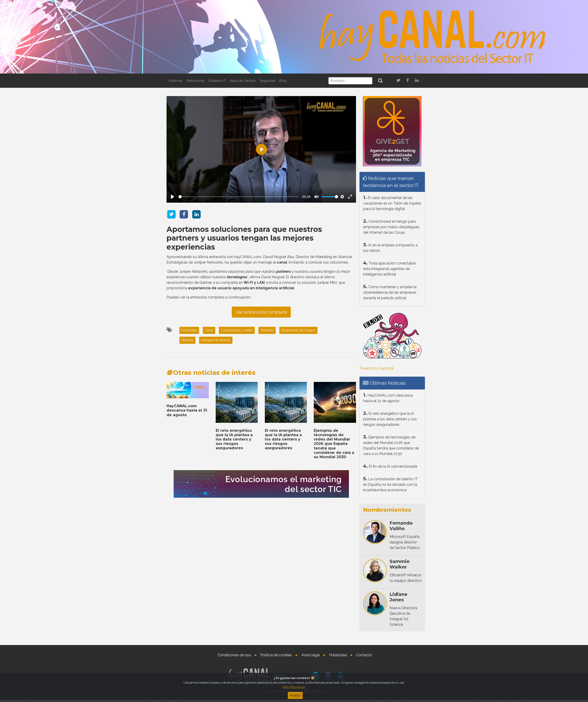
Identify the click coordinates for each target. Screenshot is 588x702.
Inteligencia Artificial (215, 340)
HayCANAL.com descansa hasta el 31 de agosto (187, 410)
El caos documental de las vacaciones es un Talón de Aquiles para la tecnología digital (392, 203)
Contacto (364, 655)
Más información (294, 687)
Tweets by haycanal (376, 368)
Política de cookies (276, 655)
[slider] (238, 196)
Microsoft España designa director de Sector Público (405, 542)
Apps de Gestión (243, 80)
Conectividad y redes (237, 330)
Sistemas (175, 80)
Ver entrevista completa (261, 312)
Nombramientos (387, 509)
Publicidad (338, 655)
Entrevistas (189, 330)
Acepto (295, 695)
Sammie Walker (400, 564)
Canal (209, 330)
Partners (187, 340)
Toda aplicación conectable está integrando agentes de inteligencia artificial (389, 268)
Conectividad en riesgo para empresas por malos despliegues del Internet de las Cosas (391, 227)
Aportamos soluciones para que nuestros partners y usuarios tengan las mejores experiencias (244, 238)
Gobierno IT (217, 80)
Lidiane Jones (398, 597)
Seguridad (267, 80)
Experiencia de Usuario (298, 330)
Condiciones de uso (234, 655)
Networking (195, 80)
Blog (282, 80)
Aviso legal (310, 655)
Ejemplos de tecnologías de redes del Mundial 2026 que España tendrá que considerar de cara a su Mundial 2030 (334, 443)
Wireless (267, 330)
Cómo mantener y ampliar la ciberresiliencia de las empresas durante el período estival (389, 292)
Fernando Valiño (401, 525)
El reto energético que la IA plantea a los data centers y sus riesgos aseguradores (234, 439)
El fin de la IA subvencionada (393, 466)
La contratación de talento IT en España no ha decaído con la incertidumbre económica (390, 484)
